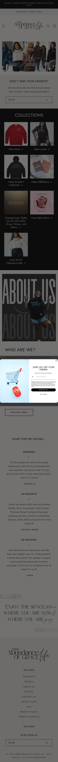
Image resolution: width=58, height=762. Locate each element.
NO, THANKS (43, 394)
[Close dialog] (56, 361)
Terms (33, 386)
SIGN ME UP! (43, 390)
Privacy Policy (52, 385)
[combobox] (33, 376)
